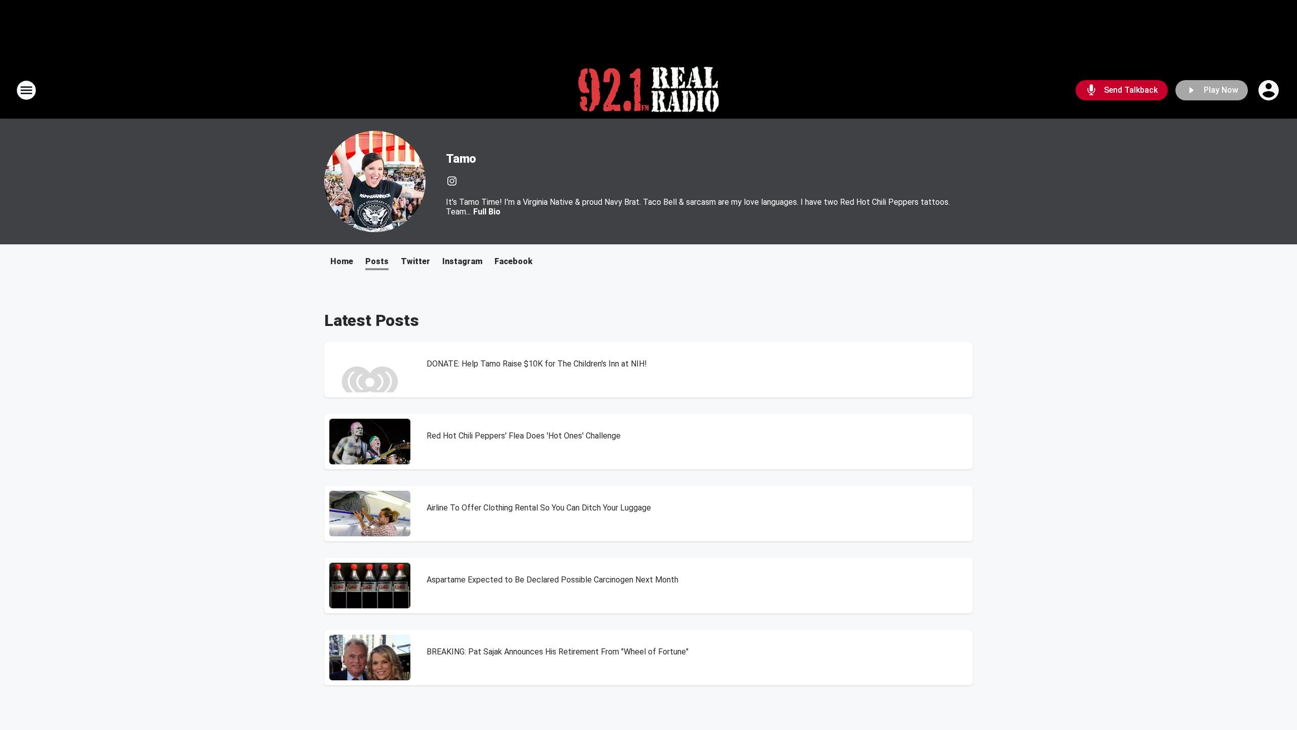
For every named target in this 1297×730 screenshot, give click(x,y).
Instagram (462, 261)
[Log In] (1269, 90)
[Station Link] (648, 90)
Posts (377, 261)
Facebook (513, 261)
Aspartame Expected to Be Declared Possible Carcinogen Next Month (552, 580)
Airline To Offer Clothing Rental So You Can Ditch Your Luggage (539, 508)
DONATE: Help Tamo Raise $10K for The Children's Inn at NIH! (537, 364)
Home (341, 261)
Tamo (461, 159)
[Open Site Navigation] (26, 90)
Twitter (415, 261)
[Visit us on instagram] (452, 181)
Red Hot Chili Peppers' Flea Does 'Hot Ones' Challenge (524, 436)
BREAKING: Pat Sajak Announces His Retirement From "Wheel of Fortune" (558, 651)
